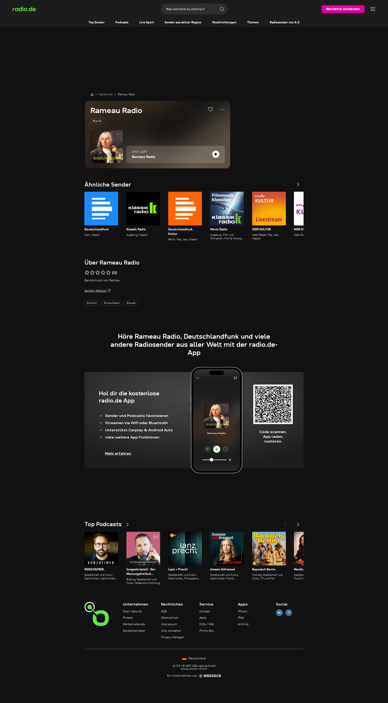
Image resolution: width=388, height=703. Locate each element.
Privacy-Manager (172, 637)
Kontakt (204, 611)
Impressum (169, 624)
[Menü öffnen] (372, 9)
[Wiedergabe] (215, 154)
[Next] (298, 182)
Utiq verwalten (171, 630)
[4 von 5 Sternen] (103, 272)
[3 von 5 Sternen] (97, 272)
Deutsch (92, 303)
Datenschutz (169, 617)
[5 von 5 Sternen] (108, 272)
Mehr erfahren (118, 453)
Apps (202, 617)
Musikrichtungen (224, 22)
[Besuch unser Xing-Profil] (289, 612)
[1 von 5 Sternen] (87, 272)
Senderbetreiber (134, 630)
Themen (253, 22)
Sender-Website (95, 290)
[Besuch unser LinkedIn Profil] (279, 612)
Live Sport (146, 22)
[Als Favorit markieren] (210, 109)
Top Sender (96, 22)
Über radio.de (132, 611)
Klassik (97, 121)
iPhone (242, 611)
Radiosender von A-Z (285, 22)
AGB (164, 611)
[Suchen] (222, 9)
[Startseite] (92, 94)
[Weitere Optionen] (222, 109)
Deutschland (111, 303)
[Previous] (285, 182)
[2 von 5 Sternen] (92, 272)
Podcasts (121, 22)
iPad (241, 617)
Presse (127, 617)
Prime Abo (206, 630)
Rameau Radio (143, 157)
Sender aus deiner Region (183, 22)
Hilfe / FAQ (206, 624)
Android (243, 624)
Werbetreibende (134, 624)
